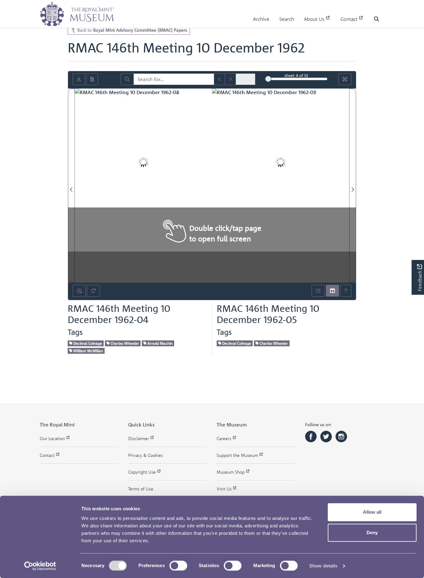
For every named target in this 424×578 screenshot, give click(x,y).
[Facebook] (311, 436)
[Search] (127, 79)
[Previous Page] (71, 186)
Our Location (53, 438)
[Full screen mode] (344, 79)
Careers (224, 438)
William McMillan (87, 350)
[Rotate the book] (93, 291)
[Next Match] (230, 79)
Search (286, 19)
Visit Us (225, 488)
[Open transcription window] (92, 79)
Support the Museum (238, 455)
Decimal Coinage (87, 343)
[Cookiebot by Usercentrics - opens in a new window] (40, 566)
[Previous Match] (219, 79)
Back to (131, 30)
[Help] (345, 291)
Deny (372, 532)
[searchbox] (173, 79)
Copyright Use (142, 472)
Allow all (372, 512)
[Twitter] (326, 436)
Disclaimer (139, 438)
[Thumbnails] (332, 291)
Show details (323, 565)
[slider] (268, 79)
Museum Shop (231, 472)
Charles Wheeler (124, 343)
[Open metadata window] (318, 291)
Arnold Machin (160, 343)
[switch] (178, 566)
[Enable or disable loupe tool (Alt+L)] (79, 291)
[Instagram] (341, 436)
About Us (315, 19)
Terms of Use (140, 488)
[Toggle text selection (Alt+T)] (79, 79)
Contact (350, 19)
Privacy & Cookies (145, 455)
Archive (261, 19)
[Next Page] (352, 186)
